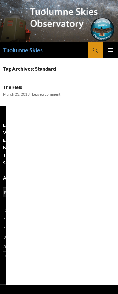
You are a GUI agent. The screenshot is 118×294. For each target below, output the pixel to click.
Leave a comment (46, 94)
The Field (13, 87)
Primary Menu (110, 50)
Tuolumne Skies (23, 50)
